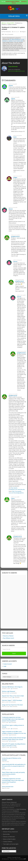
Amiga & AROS (10, 23)
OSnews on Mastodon (9, 836)
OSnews (9, 857)
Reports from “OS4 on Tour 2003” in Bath (13, 696)
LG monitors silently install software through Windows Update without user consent (14, 738)
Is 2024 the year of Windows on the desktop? (11, 759)
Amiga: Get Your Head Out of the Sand (12, 705)
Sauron (11, 209)
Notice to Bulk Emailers (9, 839)
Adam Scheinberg (21, 809)
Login (4, 666)
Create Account (7, 664)
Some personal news (7, 786)
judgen (15, 177)
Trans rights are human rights (10, 844)
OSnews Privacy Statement (9, 802)
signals (13, 98)
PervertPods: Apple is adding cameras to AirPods (13, 726)
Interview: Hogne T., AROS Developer (12, 700)
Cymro (13, 498)
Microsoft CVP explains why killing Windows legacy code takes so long (13, 744)
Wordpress (16, 811)
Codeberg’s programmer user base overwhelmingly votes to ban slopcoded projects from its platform (13, 719)
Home (4, 23)
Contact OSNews (7, 841)
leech (14, 137)
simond (11, 85)
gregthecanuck (15, 236)
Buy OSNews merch (8, 638)
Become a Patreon (8, 636)
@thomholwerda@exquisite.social (16, 71)
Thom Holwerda (7, 31)
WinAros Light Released (8, 691)
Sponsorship (6, 834)
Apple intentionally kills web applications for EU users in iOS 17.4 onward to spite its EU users (14, 766)
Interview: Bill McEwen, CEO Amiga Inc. (12, 687)
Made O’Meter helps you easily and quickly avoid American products (13, 773)
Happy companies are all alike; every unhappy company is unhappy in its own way (14, 732)
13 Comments (9, 34)
